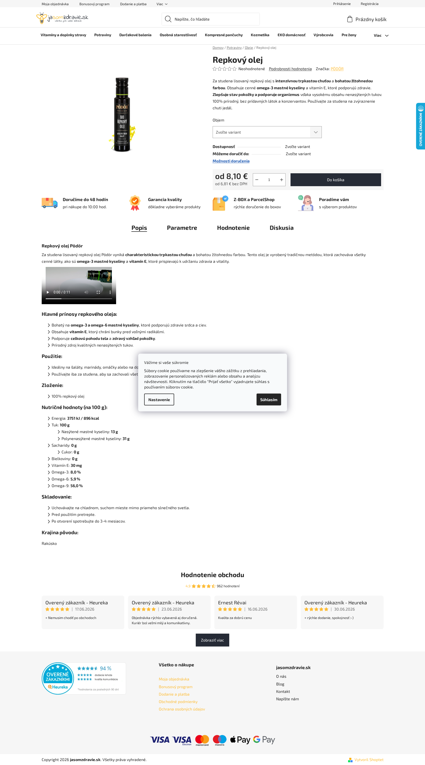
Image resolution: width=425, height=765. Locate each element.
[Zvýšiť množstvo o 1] (281, 180)
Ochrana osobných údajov (182, 708)
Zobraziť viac (212, 640)
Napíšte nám (287, 698)
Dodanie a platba (133, 4)
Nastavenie (159, 399)
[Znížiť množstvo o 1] (257, 180)
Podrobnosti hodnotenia (290, 68)
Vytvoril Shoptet (369, 759)
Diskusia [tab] (282, 227)
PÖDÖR (337, 68)
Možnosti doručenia (231, 160)
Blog (280, 683)
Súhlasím (268, 399)
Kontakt (283, 691)
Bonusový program (94, 4)
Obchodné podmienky (178, 701)
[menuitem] (63, 35)
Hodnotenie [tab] (233, 227)
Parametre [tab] (182, 227)
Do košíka (335, 179)
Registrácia (370, 3)
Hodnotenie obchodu (212, 574)
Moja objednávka (55, 4)
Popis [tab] (139, 227)
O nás (281, 676)
